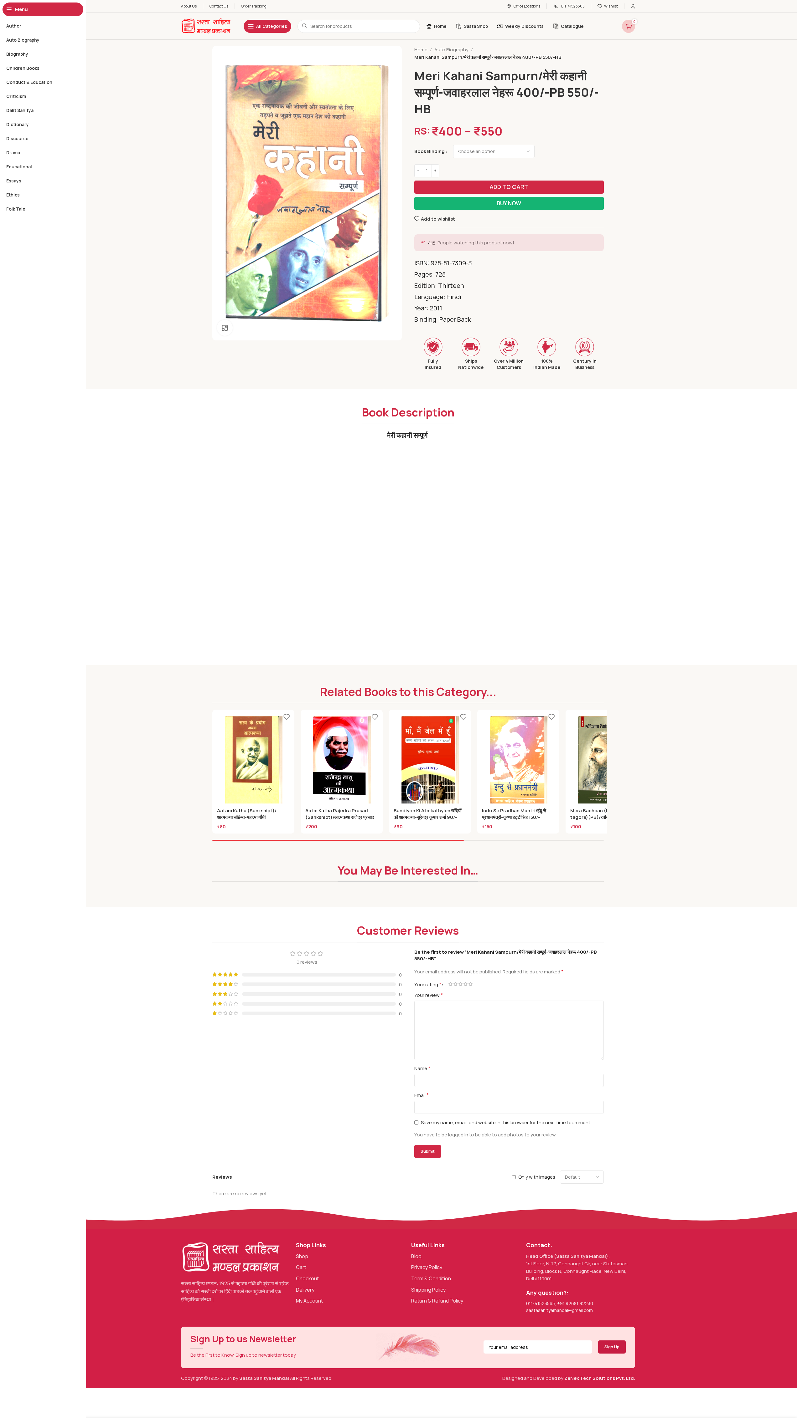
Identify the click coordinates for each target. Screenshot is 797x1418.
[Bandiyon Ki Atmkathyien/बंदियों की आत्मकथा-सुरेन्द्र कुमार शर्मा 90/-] (430, 761)
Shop (302, 1256)
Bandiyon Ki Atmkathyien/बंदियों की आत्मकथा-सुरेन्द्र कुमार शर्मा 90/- (427, 813)
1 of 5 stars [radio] (450, 984)
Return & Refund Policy (437, 1300)
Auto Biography (451, 49)
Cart (301, 1267)
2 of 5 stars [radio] (455, 984)
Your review (428, 995)
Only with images (536, 1177)
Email (421, 1095)
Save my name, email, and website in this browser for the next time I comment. (506, 1122)
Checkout (307, 1278)
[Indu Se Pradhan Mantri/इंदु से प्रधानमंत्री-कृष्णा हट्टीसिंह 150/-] (518, 761)
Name (422, 1068)
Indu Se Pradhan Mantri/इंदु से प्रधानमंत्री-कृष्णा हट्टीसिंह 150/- (514, 813)
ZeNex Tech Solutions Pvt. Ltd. (599, 1378)
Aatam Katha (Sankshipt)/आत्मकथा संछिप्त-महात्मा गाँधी (247, 813)
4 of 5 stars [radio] (465, 984)
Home (420, 49)
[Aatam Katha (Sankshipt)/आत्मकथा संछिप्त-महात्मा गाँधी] (253, 761)
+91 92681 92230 (575, 1303)
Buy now (509, 203)
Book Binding (429, 151)
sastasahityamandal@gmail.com (559, 1310)
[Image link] (231, 1256)
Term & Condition (431, 1278)
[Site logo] (206, 26)
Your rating (427, 984)
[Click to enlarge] (225, 327)
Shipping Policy (428, 1289)
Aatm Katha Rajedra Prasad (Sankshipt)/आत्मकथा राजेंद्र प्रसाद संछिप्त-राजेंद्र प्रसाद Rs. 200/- (339, 817)
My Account (309, 1300)
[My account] (633, 6)
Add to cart (508, 187)
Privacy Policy (426, 1267)
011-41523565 (540, 1303)
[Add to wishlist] (286, 717)
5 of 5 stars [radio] (470, 984)
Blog (416, 1256)
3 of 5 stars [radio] (460, 984)
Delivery (305, 1289)
